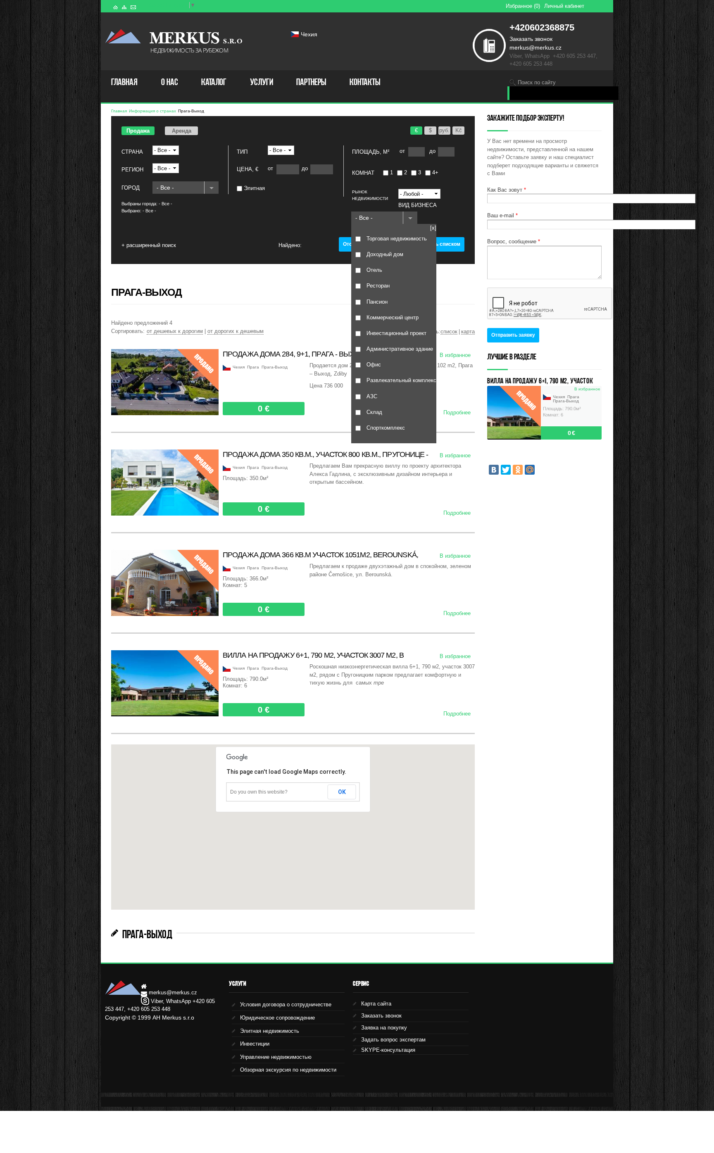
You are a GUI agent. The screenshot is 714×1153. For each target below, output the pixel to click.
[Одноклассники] (518, 470)
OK (342, 792)
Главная (124, 81)
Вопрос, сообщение (513, 241)
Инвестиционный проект (396, 333)
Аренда (181, 131)
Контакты (365, 81)
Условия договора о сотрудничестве (285, 1004)
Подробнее (457, 412)
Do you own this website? (259, 792)
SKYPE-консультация (388, 1050)
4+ (435, 172)
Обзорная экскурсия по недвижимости (288, 1070)
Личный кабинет (564, 6)
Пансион (377, 301)
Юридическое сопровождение (277, 1018)
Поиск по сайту (537, 82)
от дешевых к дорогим (175, 331)
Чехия (309, 34)
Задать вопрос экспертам (393, 1040)
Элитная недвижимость (269, 1031)
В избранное (455, 355)
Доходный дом (385, 254)
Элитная (254, 188)
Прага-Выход (191, 111)
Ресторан (378, 286)
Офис (374, 364)
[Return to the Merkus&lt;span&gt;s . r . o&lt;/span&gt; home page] (123, 39)
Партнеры (311, 81)
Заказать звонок (530, 39)
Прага (253, 367)
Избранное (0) (523, 6)
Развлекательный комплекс (401, 380)
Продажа (138, 131)
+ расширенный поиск (148, 245)
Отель (374, 270)
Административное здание (400, 349)
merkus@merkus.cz (535, 47)
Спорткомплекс (386, 428)
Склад (374, 412)
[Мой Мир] (530, 470)
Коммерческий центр (393, 317)
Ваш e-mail (502, 215)
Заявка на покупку (384, 1028)
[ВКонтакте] (494, 470)
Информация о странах (152, 111)
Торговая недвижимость (397, 238)
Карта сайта (376, 1004)
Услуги (261, 81)
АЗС (372, 396)
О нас (169, 81)
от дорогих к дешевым (235, 331)
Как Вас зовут (506, 190)
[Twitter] (506, 470)
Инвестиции (254, 1044)
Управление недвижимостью (276, 1057)
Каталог (213, 81)
